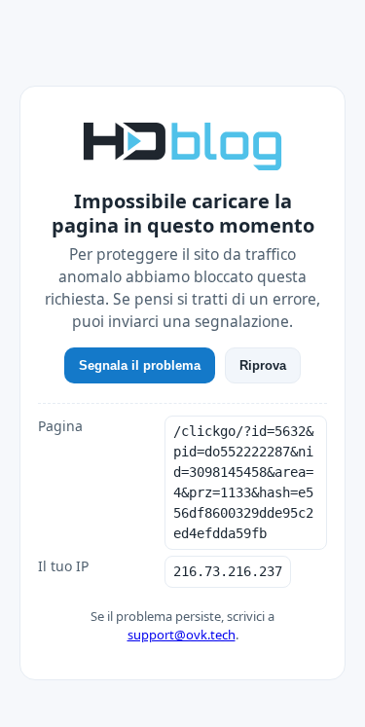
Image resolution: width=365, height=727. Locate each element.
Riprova (262, 365)
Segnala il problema (140, 365)
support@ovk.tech (182, 634)
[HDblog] (182, 144)
